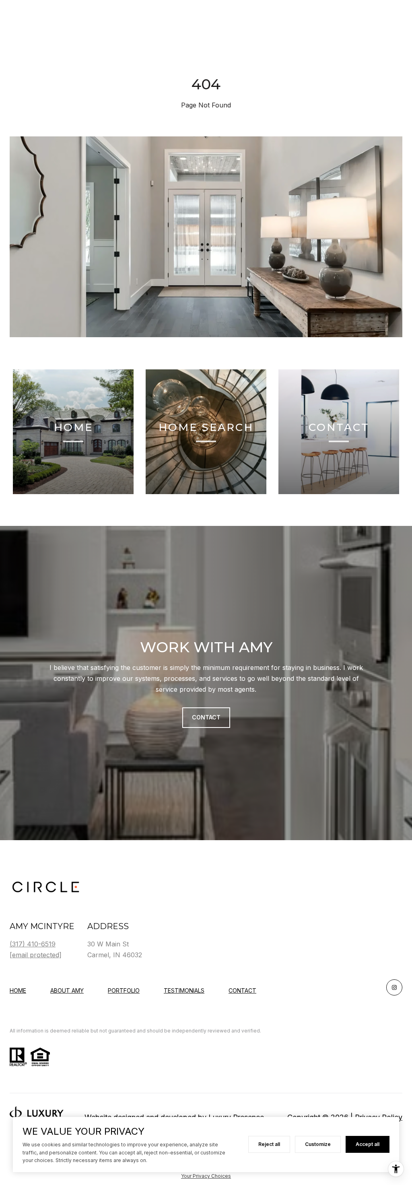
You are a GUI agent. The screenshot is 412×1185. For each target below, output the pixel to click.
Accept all (367, 1144)
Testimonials (184, 990)
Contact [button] (206, 717)
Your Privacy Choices (206, 1176)
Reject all (269, 1144)
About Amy (67, 990)
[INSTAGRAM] (394, 987)
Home (18, 990)
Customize (318, 1144)
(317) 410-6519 (33, 944)
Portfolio (124, 990)
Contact (242, 990)
